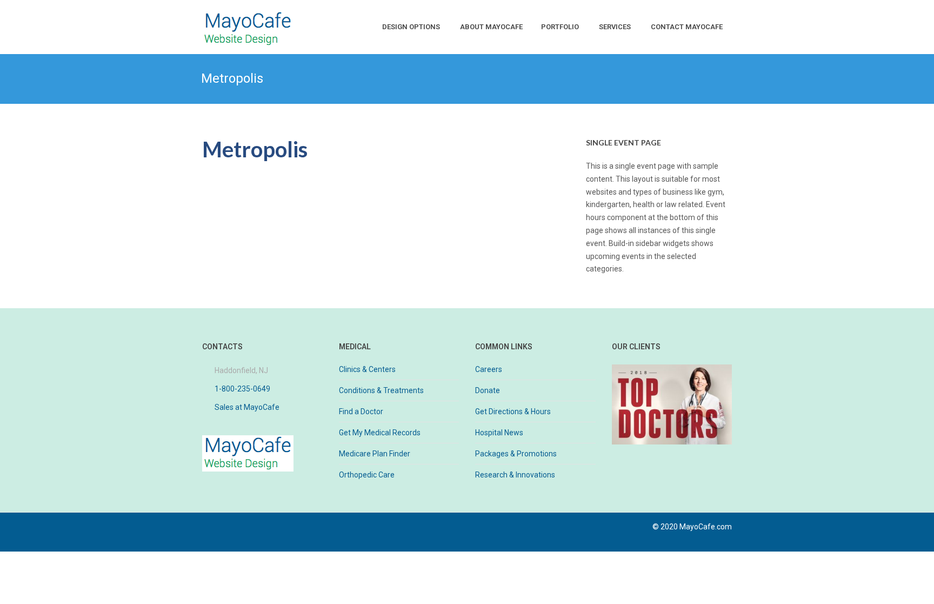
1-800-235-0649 (242, 388)
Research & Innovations (515, 474)
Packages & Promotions (516, 453)
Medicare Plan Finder (374, 453)
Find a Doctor (361, 411)
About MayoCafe (491, 27)
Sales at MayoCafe (247, 407)
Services (615, 27)
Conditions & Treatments (381, 390)
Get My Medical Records (380, 432)
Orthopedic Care (367, 474)
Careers (488, 369)
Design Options (411, 27)
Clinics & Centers (367, 369)
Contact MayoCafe (687, 27)
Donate (487, 390)
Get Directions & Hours (513, 411)
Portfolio (560, 27)
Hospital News (499, 432)
